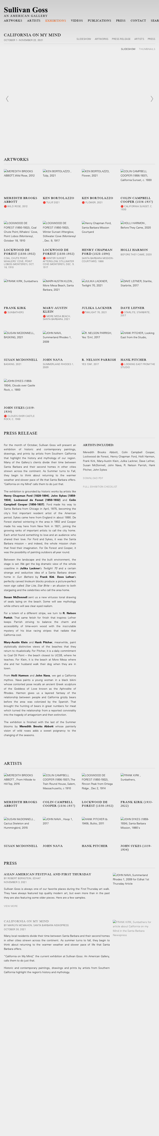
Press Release (121, 38)
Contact (138, 20)
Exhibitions (55, 20)
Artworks (13, 20)
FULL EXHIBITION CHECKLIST (100, 486)
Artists (33, 20)
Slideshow (84, 38)
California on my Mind (26, 921)
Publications (99, 20)
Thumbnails (147, 48)
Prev (7, 99)
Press (121, 20)
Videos (77, 20)
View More (11, 905)
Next (151, 99)
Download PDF (93, 478)
